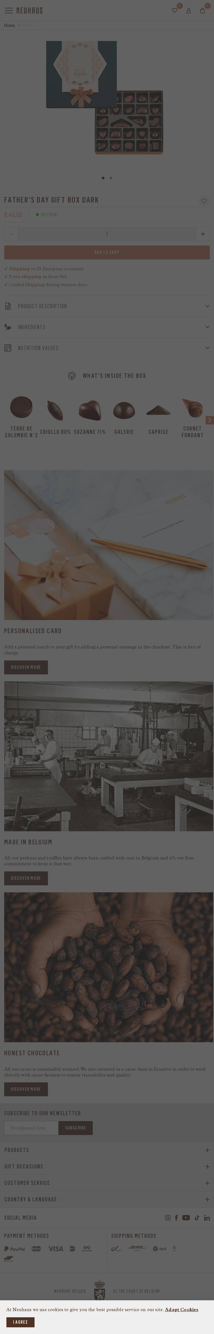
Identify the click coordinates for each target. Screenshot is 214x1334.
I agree (20, 1322)
